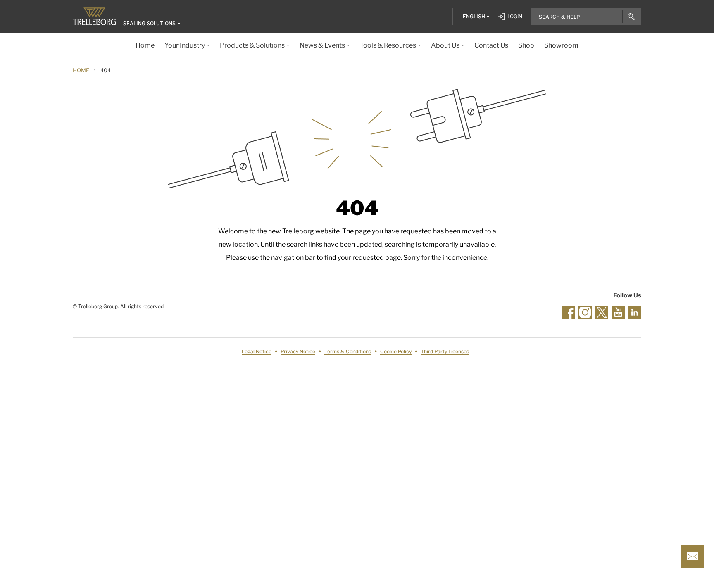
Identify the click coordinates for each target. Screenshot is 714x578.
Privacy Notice (298, 351)
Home (81, 70)
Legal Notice (256, 351)
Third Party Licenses (445, 351)
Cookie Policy (396, 351)
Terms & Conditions (347, 351)
